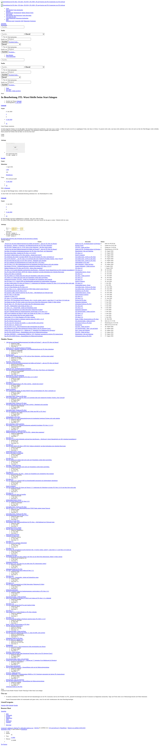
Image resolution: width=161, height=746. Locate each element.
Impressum (9, 720)
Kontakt (16, 705)
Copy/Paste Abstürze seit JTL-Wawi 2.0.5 (16, 287)
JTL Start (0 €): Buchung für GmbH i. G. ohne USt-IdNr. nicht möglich (23, 322)
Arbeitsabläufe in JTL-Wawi (82, 262)
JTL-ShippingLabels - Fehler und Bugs (85, 311)
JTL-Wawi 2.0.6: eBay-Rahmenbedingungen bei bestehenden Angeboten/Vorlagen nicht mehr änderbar (31, 264)
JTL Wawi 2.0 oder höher (12, 294)
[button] (2, 4)
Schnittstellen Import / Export (82, 272)
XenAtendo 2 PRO (6, 729)
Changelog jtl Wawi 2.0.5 (10, 296)
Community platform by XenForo (17, 728)
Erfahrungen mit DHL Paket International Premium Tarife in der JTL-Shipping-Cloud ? (27, 328)
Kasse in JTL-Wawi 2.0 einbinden (13, 273)
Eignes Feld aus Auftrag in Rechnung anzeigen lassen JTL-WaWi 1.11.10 (24, 319)
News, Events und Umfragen (82, 330)
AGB (7, 719)
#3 (6, 216)
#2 (6, 185)
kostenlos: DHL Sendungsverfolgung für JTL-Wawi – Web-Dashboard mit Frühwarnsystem (28, 292)
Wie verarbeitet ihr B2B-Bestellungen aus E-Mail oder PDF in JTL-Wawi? (24, 262)
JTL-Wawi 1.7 (78, 315)
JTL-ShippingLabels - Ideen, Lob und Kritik (86, 328)
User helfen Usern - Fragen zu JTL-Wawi (85, 256)
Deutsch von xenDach (76, 728)
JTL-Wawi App (79, 305)
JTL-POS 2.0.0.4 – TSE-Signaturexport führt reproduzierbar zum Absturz (24, 326)
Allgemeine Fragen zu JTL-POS (83, 304)
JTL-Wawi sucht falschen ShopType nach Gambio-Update (18, 315)
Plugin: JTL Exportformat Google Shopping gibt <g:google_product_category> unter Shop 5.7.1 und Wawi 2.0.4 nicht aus (36, 300)
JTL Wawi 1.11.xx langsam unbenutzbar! (14, 298)
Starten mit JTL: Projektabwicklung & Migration (87, 243)
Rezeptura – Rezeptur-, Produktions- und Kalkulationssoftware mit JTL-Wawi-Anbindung (28, 245)
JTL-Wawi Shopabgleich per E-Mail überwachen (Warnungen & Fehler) (23, 309)
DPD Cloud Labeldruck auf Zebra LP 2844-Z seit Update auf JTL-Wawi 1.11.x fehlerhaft (26, 313)
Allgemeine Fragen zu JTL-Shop (83, 322)
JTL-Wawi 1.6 (78, 253)
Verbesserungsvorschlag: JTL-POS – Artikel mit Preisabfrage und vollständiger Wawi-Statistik (28, 279)
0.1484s (13, 737)
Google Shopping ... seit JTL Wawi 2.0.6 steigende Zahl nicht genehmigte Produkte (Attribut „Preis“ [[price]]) (33, 258)
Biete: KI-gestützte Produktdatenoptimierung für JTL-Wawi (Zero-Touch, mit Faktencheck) (28, 251)
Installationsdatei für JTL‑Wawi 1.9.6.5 (15, 290)
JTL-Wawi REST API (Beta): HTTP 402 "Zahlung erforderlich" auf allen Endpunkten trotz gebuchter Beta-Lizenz (34, 272)
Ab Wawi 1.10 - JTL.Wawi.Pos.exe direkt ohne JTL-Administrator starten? (24, 304)
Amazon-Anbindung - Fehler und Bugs (85, 266)
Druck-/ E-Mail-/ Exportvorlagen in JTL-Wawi (87, 319)
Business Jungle (79, 245)
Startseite (3, 705)
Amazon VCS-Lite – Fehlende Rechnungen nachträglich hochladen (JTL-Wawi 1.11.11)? (27, 266)
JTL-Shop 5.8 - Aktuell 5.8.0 (13, 324)
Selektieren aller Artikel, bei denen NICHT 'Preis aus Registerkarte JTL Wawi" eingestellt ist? (29, 256)
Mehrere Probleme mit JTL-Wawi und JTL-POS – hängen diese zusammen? (23, 268)
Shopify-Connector (80, 255)
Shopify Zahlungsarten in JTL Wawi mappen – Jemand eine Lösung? (23, 255)
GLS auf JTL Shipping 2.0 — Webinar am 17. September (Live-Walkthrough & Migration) (29, 330)
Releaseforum (78, 324)
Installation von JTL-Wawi (82, 290)
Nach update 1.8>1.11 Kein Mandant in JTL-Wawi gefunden (19, 317)
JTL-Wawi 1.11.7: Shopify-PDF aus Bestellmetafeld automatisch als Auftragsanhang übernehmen (30, 281)
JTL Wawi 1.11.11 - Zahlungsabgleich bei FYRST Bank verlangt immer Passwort (26, 289)
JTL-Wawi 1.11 (79, 298)
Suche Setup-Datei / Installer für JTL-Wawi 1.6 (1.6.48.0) (20, 253)
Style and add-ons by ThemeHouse (58, 728)
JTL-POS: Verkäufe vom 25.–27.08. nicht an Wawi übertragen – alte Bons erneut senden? (28, 247)
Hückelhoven (9, 174)
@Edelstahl (7, 188)
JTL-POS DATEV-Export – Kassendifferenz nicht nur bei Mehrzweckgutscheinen (26, 332)
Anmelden (3, 711)
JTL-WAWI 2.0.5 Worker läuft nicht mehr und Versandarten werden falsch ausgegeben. (27, 275)
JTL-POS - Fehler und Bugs (82, 247)
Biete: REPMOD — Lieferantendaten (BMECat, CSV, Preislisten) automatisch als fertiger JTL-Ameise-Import (33, 334)
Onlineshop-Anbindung (81, 302)
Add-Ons (36, 728)
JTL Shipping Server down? (12, 321)
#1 (6, 123)
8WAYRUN (24, 729)
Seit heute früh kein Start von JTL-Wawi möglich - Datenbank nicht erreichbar (25, 260)
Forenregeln (9, 715)
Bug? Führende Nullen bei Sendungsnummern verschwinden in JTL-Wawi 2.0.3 (25, 311)
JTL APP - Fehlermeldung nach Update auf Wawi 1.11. (18, 305)
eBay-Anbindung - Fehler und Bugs (84, 264)
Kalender (11, 705)
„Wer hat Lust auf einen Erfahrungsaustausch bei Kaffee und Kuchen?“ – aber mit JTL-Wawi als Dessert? (30, 243)
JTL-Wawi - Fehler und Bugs (82, 275)
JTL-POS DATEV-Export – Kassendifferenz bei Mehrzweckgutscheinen (23, 336)
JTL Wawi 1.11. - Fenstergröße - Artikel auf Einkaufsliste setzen (20, 307)
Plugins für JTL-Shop (80, 300)
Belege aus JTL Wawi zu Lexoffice (14, 285)
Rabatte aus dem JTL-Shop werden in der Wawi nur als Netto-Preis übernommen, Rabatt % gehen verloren (32, 302)
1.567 (7, 169)
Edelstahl (19, 101)
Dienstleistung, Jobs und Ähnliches (84, 251)
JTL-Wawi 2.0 (78, 268)
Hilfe (7, 705)
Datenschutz (9, 718)
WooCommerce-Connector (81, 294)
